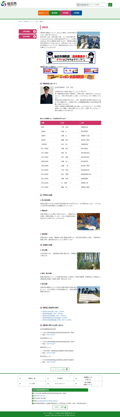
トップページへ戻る (58, 369)
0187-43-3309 (51, 353)
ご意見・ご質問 (59, 407)
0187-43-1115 (51, 334)
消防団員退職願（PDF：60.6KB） (53, 313)
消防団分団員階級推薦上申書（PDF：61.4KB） (57, 320)
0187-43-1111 (41, 396)
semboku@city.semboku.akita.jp (48, 401)
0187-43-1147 (51, 344)
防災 (37, 21)
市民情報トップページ (29, 21)
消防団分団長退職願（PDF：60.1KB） (54, 315)
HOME (20, 21)
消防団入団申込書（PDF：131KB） (53, 311)
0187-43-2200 (51, 362)
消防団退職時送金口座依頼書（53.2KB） (55, 318)
